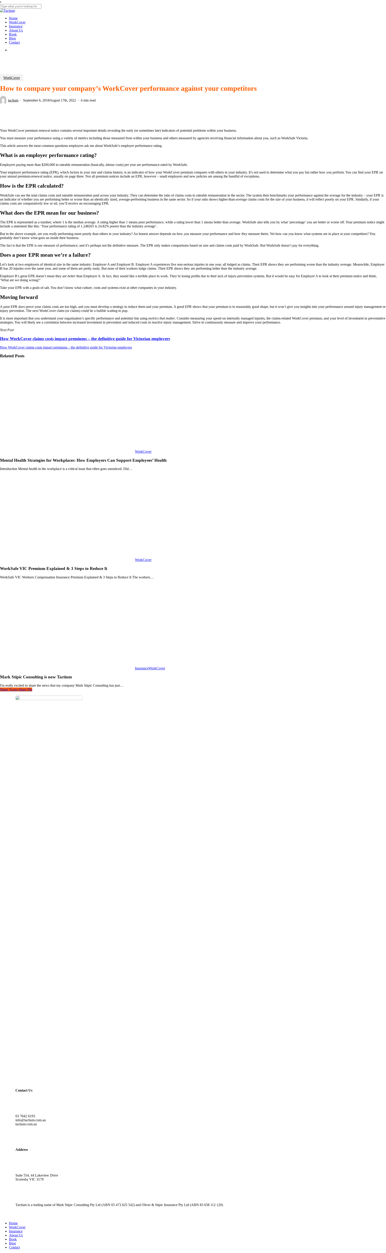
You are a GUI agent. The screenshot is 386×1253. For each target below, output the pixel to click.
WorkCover (11, 78)
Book (13, 1239)
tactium (13, 100)
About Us (16, 1235)
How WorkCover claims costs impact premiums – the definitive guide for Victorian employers (66, 347)
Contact (14, 1247)
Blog (12, 1243)
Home (13, 1223)
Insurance (142, 668)
